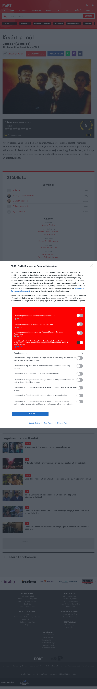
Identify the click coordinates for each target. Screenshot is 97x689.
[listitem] (48, 310)
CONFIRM (30, 414)
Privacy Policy (62, 423)
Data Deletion (34, 423)
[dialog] (48, 344)
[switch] (80, 315)
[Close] (92, 266)
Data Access (48, 423)
